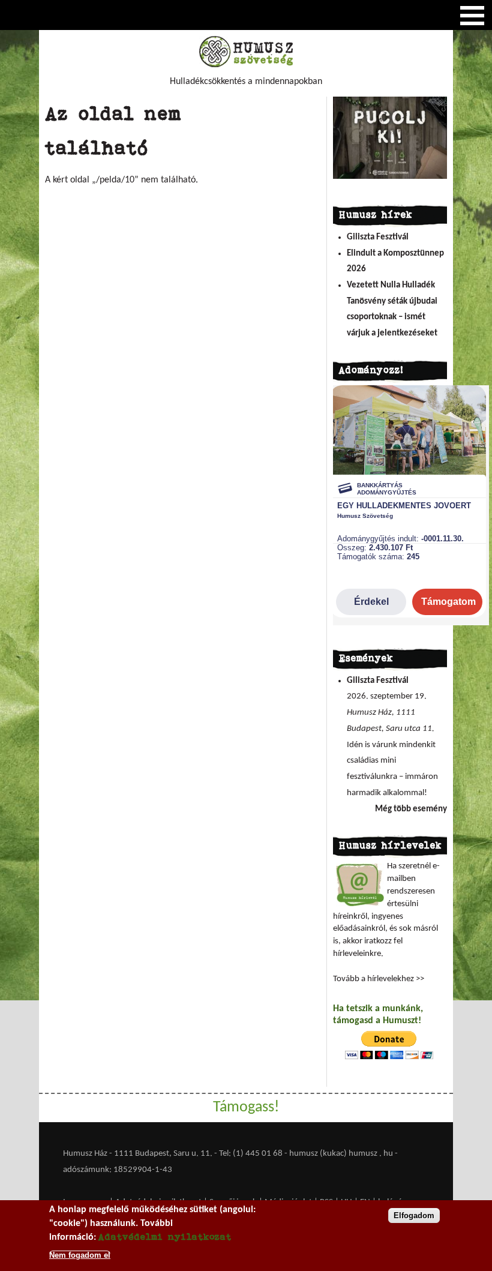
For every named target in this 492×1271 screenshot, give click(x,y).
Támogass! (246, 1107)
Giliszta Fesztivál (378, 237)
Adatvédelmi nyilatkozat (165, 1236)
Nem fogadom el (79, 1255)
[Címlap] (246, 65)
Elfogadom (414, 1215)
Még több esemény (411, 809)
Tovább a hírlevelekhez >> (378, 979)
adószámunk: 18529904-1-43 (117, 1169)
